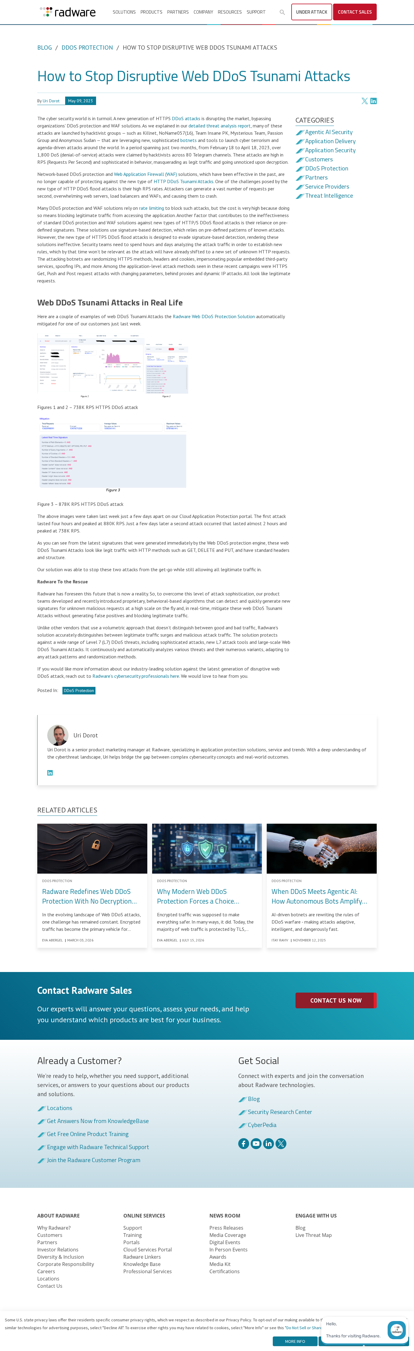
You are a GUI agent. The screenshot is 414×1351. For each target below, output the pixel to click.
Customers (319, 159)
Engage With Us (316, 1215)
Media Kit (220, 1264)
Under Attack (311, 11)
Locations (59, 1108)
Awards (217, 1257)
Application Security (330, 150)
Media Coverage (227, 1235)
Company (203, 11)
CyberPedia (262, 1125)
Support (256, 11)
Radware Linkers (142, 1257)
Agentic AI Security (329, 132)
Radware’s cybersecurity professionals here (135, 676)
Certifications (224, 1271)
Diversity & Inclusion (60, 1257)
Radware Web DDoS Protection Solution (214, 316)
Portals (131, 1242)
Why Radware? (54, 1227)
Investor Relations (57, 1249)
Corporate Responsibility (65, 1264)
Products (151, 11)
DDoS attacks (186, 118)
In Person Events (228, 1249)
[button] (282, 12)
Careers (46, 1271)
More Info (295, 1341)
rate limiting (151, 208)
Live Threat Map (313, 1235)
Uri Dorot (51, 101)
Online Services (144, 1215)
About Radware (58, 1215)
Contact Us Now (336, 1000)
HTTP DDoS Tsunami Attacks (183, 181)
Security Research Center (280, 1112)
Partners (178, 11)
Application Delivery (330, 141)
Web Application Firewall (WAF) (145, 174)
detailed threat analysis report (220, 126)
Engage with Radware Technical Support (98, 1147)
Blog (44, 47)
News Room (224, 1215)
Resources (230, 11)
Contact (355, 11)
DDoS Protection (87, 47)
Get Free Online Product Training (88, 1134)
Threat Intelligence (329, 196)
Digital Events (224, 1242)
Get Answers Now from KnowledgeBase (98, 1121)
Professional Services (147, 1271)
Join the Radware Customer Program (93, 1160)
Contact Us (49, 1286)
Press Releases (226, 1227)
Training (132, 1235)
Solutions (124, 11)
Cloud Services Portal (147, 1249)
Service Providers (327, 186)
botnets (188, 140)
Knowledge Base (142, 1264)
